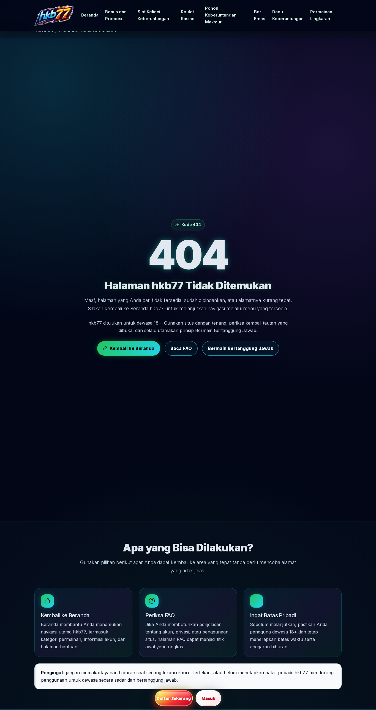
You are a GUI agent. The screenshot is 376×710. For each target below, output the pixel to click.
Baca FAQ (181, 348)
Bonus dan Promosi (116, 15)
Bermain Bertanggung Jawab (240, 348)
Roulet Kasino (188, 15)
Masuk (208, 698)
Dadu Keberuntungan (288, 15)
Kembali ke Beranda (132, 348)
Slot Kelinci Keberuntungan (153, 15)
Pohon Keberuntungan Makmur (220, 15)
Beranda (90, 15)
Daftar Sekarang (174, 698)
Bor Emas (259, 15)
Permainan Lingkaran (321, 15)
